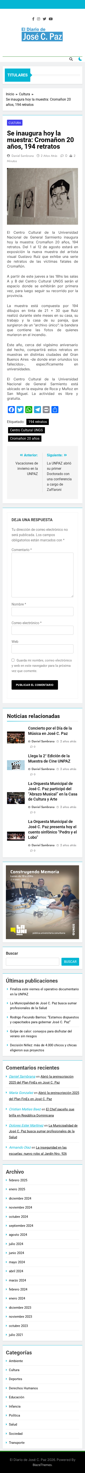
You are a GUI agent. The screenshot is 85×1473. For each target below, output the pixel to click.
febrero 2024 (18, 1289)
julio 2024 (16, 1244)
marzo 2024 (17, 1280)
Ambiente (16, 1361)
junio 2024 (16, 1253)
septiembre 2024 (21, 1226)
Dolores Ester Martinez (26, 1125)
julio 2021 (16, 1335)
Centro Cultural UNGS (26, 430)
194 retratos (37, 422)
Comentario (22, 550)
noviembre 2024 (20, 1207)
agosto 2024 (18, 1235)
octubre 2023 (18, 1326)
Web (15, 642)
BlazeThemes (42, 1465)
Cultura (14, 123)
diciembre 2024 (20, 1198)
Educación (16, 1397)
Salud (13, 1424)
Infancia (14, 1406)
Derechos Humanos (23, 1388)
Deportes (15, 1379)
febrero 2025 (18, 1180)
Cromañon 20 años (24, 438)
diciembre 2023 (20, 1308)
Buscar (12, 953)
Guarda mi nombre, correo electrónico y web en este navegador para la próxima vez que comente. (42, 665)
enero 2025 (17, 1189)
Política (14, 1415)
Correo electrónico (27, 623)
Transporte (17, 1443)
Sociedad (15, 1434)
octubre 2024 (18, 1217)
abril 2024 (16, 1271)
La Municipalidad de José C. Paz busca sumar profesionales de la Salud (43, 1131)
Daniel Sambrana (23, 156)
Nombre (19, 604)
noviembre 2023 (20, 1317)
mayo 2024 (17, 1262)
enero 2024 (17, 1298)
